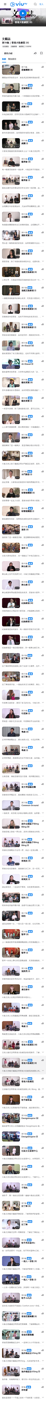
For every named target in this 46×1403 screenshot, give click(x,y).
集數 (4, 59)
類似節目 (12, 59)
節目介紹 (8, 53)
